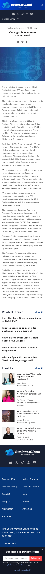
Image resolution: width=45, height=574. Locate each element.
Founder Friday (9, 486)
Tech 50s (6, 494)
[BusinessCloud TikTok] (22, 14)
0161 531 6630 (9, 543)
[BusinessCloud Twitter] (18, 14)
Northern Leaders (31, 486)
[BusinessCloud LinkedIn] (13, 14)
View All (39, 312)
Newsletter (7, 509)
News (25, 494)
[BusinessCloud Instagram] (27, 14)
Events (25, 501)
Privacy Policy (7, 565)
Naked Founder (30, 479)
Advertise (27, 509)
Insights (6, 501)
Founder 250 (8, 479)
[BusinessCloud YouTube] (31, 14)
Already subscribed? (22, 570)
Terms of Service (21, 565)
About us (6, 516)
